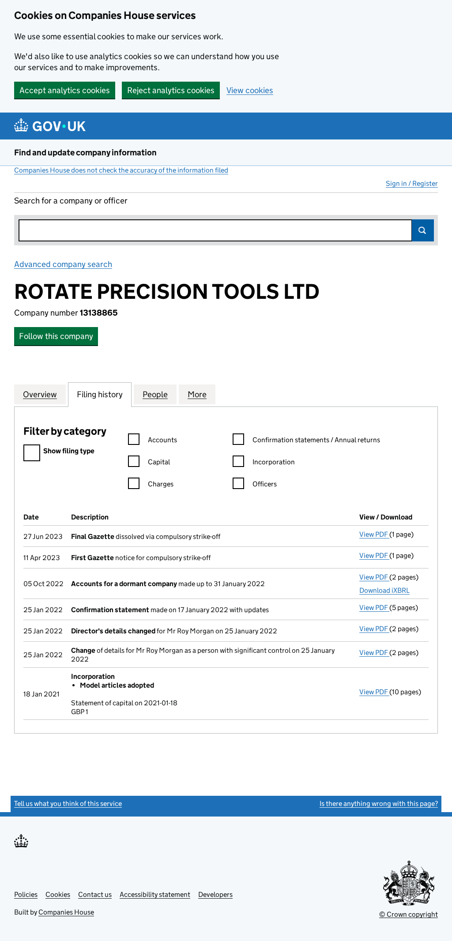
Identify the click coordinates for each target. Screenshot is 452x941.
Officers (264, 484)
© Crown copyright (408, 914)
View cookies (249, 90)
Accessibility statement (155, 894)
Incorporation (273, 462)
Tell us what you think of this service (68, 803)
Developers (215, 894)
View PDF (374, 534)
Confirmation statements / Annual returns (316, 440)
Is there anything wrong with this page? (379, 803)
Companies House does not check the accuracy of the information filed (121, 170)
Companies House (66, 912)
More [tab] (197, 394)
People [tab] (155, 394)
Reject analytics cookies (171, 90)
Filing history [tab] (100, 394)
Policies (26, 894)
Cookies (57, 894)
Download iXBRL (384, 590)
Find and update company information (85, 152)
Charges (160, 484)
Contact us (95, 894)
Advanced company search (63, 264)
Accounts (162, 440)
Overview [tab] (40, 394)
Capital (159, 462)
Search (423, 230)
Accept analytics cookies (64, 90)
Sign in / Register (412, 183)
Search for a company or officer (71, 201)
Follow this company (56, 336)
